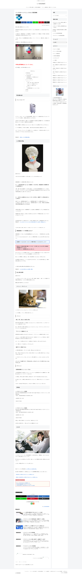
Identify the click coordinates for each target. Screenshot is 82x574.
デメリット (28, 86)
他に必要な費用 (29, 78)
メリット (28, 81)
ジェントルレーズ (29, 74)
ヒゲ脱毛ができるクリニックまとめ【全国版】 (56, 571)
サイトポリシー (27, 571)
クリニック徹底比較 (46, 571)
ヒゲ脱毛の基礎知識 (40, 571)
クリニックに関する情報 (19, 492)
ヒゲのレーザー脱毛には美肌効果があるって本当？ (60, 27)
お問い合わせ (65, 571)
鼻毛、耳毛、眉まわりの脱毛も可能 (33, 82)
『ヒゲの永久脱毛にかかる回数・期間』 (26, 269)
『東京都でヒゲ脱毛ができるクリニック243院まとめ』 (24, 474)
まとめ (27, 90)
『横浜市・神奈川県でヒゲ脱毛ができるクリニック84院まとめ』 (26, 477)
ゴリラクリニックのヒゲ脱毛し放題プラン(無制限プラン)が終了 (60, 23)
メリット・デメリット (29, 79)
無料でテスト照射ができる (32, 85)
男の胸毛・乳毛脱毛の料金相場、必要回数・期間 (60, 30)
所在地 (27, 89)
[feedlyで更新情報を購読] (31, 503)
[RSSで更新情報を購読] (33, 503)
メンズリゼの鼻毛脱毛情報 (57, 33)
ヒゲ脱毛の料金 (28, 75)
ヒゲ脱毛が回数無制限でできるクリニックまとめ (23, 484)
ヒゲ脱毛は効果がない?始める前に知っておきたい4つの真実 (25, 485)
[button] (47, 22)
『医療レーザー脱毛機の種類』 (24, 137)
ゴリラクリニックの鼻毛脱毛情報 (58, 35)
